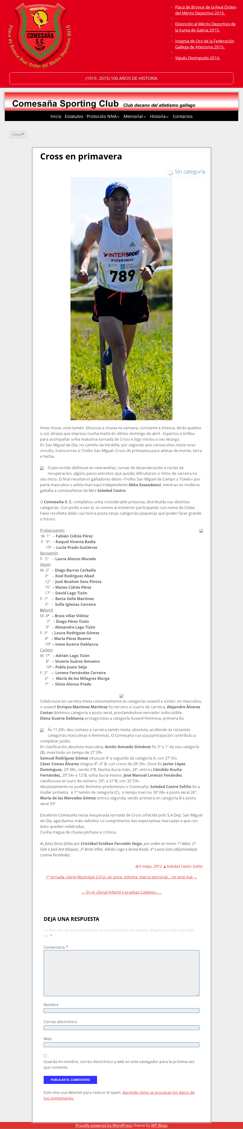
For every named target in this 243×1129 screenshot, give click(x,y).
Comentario (56, 947)
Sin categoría (190, 171)
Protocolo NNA (102, 116)
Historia (158, 116)
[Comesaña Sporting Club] (40, 36)
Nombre (51, 1004)
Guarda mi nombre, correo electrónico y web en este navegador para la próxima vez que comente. (119, 1064)
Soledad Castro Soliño (185, 866)
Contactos (183, 116)
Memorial (133, 116)
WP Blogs (159, 1125)
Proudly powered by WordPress (103, 1125)
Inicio (56, 116)
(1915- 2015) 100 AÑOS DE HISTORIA (121, 78)
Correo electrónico (60, 1021)
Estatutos (74, 116)
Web (48, 1038)
